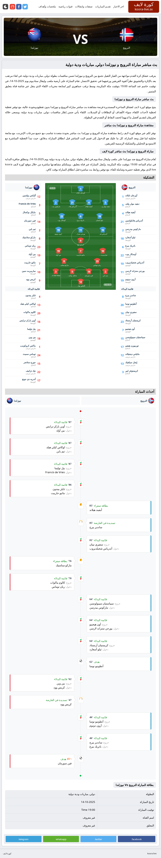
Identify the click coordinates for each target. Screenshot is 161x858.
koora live (151, 853)
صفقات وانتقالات (84, 6)
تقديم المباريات (103, 6)
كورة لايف (139, 107)
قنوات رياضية (65, 6)
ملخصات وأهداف (47, 6)
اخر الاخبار (118, 6)
